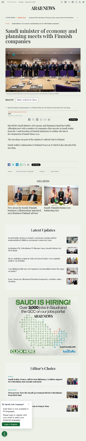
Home (7, 23)
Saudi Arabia (55, 171)
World (10, 376)
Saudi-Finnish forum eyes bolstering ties (57, 209)
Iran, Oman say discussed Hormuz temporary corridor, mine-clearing (35, 280)
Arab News (13, 2)
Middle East (22, 17)
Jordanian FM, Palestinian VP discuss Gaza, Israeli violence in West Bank (51, 17)
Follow (74, 120)
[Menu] (3, 2)
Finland (41, 171)
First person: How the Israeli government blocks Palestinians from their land (35, 393)
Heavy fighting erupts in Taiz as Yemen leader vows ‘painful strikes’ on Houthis (34, 259)
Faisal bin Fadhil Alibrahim (24, 171)
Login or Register (11, 424)
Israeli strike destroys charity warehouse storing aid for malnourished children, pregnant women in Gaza (32, 239)
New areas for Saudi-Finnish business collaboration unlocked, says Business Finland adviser (24, 210)
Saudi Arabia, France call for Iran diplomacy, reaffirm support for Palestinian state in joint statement (35, 380)
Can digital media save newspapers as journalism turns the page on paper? (36, 270)
